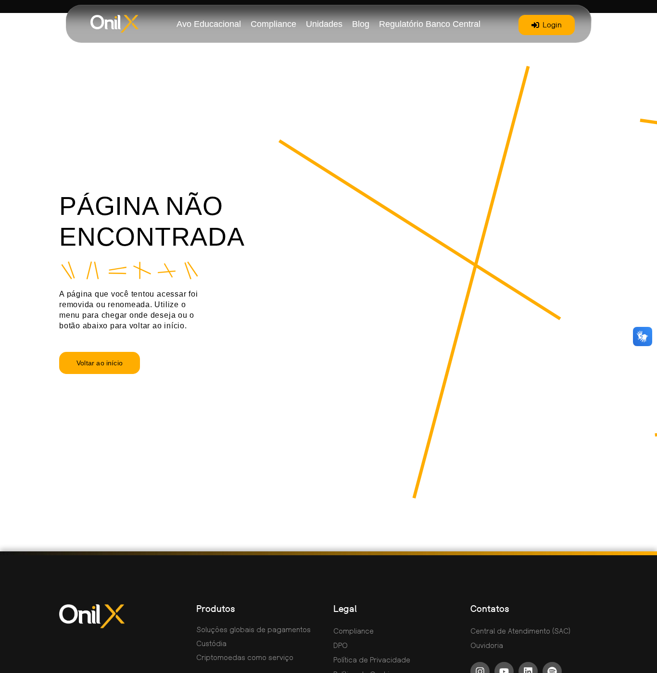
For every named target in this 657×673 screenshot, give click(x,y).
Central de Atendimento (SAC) (520, 630)
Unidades (324, 24)
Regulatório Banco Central (429, 24)
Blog (360, 24)
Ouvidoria (486, 645)
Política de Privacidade (371, 659)
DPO (340, 645)
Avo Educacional (209, 24)
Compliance (273, 24)
